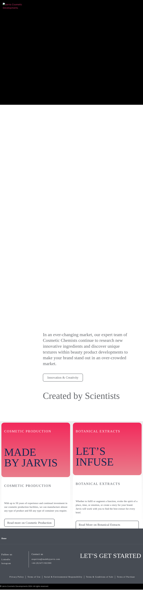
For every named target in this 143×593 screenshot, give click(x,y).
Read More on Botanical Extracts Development (99, 527)
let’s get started (110, 555)
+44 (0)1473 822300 (41, 563)
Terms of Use (34, 577)
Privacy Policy (16, 577)
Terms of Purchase (126, 577)
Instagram (6, 563)
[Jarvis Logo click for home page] (12, 8)
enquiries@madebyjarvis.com (46, 559)
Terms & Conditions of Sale (99, 577)
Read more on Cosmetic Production (29, 522)
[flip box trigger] (61, 498)
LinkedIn (5, 559)
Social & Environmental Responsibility (63, 577)
